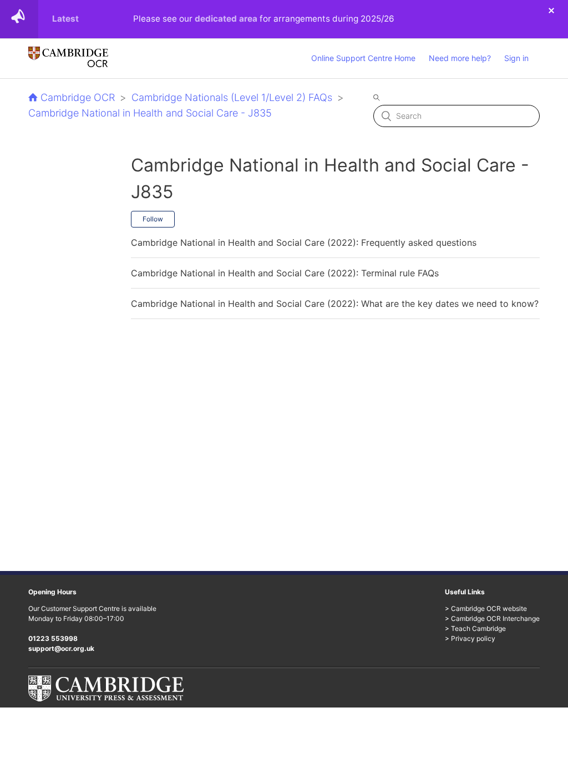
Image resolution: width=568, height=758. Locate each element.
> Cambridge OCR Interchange (492, 618)
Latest (65, 18)
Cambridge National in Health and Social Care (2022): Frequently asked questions (303, 242)
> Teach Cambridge (475, 628)
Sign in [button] (516, 58)
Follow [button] (153, 219)
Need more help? (460, 58)
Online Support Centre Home (363, 58)
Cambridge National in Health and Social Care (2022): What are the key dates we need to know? (335, 303)
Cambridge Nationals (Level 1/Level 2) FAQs (231, 97)
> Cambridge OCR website (486, 608)
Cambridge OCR (77, 97)
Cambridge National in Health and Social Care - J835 (150, 113)
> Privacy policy (470, 638)
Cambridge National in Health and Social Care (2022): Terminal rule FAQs (285, 273)
